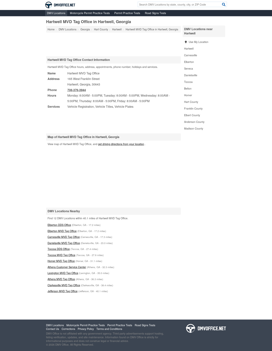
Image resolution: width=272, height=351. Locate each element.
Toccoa (188, 82)
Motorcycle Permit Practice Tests (90, 13)
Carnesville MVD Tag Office (64, 237)
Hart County (191, 102)
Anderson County (194, 122)
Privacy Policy (86, 329)
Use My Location (198, 42)
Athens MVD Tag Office (61, 279)
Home (51, 29)
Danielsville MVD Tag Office (64, 243)
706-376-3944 (76, 90)
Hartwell (189, 48)
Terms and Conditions (109, 329)
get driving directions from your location (121, 144)
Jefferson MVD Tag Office (63, 291)
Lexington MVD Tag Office (63, 273)
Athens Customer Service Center (67, 267)
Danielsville (190, 75)
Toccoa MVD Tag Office (61, 255)
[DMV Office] (60, 4)
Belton (188, 88)
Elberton (189, 62)
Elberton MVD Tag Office (62, 231)
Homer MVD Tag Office (61, 261)
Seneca (188, 68)
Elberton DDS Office (59, 225)
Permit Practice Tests (127, 13)
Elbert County (192, 115)
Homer (188, 95)
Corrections (68, 329)
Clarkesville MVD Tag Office (64, 285)
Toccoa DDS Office (59, 249)
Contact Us (52, 329)
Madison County (193, 128)
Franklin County (193, 108)
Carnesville (190, 55)
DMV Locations (56, 13)
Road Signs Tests (155, 13)
